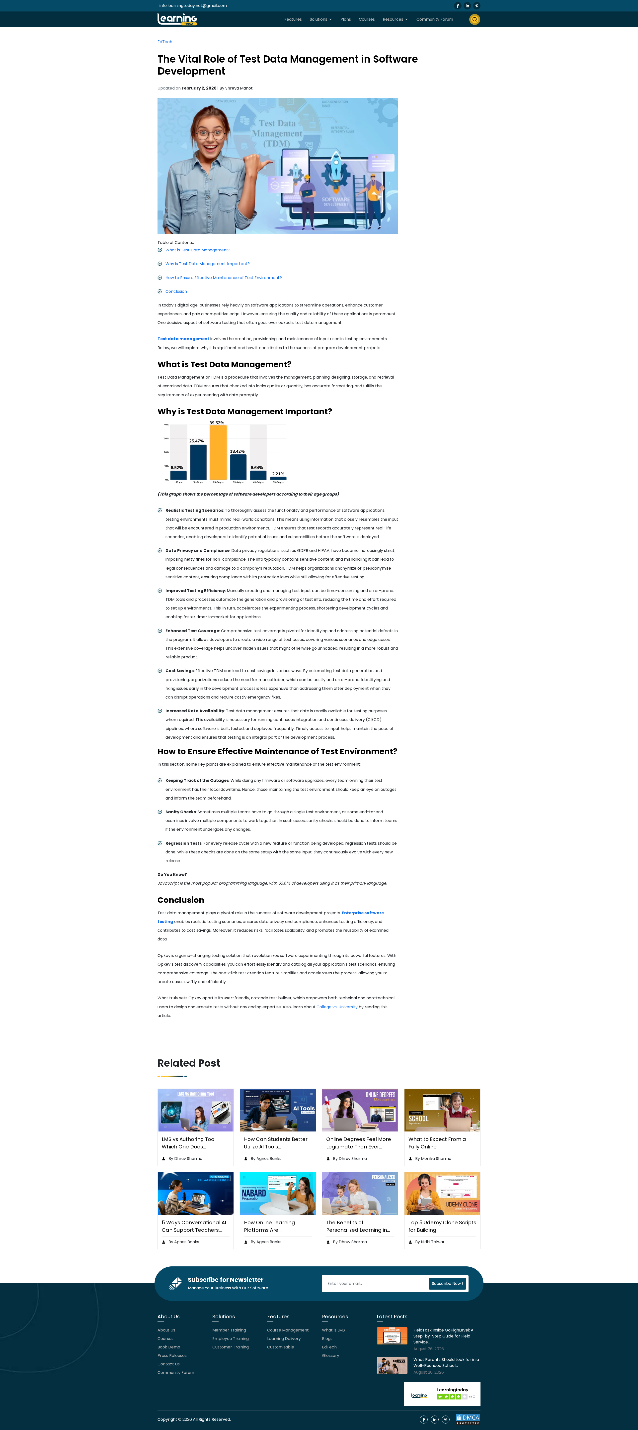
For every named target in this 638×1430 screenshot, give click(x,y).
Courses (367, 19)
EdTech (165, 42)
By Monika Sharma (432, 1158)
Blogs (327, 1338)
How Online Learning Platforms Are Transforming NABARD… (273, 1226)
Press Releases (172, 1355)
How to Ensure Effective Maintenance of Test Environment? (223, 278)
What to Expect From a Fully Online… (437, 1143)
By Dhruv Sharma (184, 1158)
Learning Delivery (284, 1338)
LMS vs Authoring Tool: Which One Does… (189, 1143)
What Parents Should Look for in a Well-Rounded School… (446, 1362)
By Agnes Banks (265, 1158)
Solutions (318, 19)
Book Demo (169, 1347)
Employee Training (230, 1338)
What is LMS (333, 1330)
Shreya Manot (239, 88)
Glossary (330, 1355)
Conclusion (176, 291)
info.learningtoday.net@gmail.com (193, 5)
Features (293, 19)
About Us (166, 1330)
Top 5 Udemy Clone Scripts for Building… (442, 1226)
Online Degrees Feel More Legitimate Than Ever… (358, 1143)
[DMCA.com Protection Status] (468, 1419)
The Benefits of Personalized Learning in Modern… (356, 1226)
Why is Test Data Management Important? (207, 264)
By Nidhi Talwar (429, 1242)
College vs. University (337, 1007)
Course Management (288, 1330)
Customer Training (230, 1347)
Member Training (229, 1330)
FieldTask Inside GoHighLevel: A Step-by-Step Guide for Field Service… (443, 1336)
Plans (345, 19)
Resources (393, 19)
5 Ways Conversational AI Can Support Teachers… (194, 1226)
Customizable (280, 1347)
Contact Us (169, 1364)
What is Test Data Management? (197, 250)
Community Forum (434, 19)
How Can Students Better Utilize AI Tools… (276, 1143)
